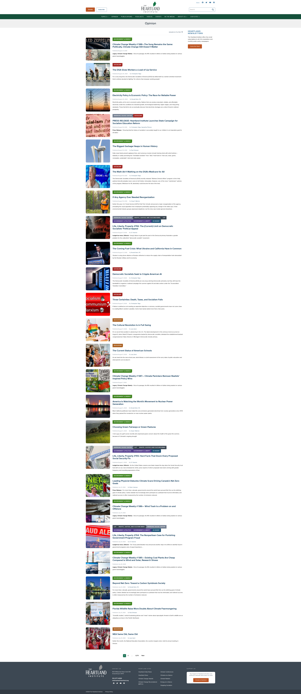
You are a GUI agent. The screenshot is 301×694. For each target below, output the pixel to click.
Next (142, 655)
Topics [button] (104, 17)
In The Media (170, 17)
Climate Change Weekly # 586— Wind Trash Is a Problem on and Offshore (144, 507)
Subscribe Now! (195, 46)
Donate (90, 9)
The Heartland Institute (150, 7)
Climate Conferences (166, 672)
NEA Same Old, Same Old (125, 634)
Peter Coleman (133, 487)
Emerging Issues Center (123, 115)
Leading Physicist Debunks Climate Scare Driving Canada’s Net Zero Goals (146, 482)
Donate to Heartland (200, 680)
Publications (126, 17)
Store (197, 2)
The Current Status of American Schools (132, 351)
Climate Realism (165, 678)
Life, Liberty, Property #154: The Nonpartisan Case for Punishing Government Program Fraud (144, 536)
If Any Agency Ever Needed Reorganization (133, 197)
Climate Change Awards (145, 678)
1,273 (137, 655)
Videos (149, 17)
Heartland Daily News (145, 672)
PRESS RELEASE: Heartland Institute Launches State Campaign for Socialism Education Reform (145, 122)
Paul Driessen (135, 150)
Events (158, 17)
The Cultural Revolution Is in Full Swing (132, 325)
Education (118, 320)
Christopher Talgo (136, 73)
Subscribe (101, 9)
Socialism (117, 64)
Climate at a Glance (166, 675)
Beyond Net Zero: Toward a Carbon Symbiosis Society (139, 583)
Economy (156, 221)
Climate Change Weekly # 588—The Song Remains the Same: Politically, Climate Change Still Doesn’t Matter (143, 45)
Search (213, 10)
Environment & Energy (122, 39)
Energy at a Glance (166, 682)
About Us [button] (182, 17)
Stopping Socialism (166, 685)
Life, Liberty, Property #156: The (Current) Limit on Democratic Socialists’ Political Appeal (143, 227)
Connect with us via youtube (210, 2)
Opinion (114, 17)
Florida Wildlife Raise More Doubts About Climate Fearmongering (145, 609)
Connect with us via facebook (202, 2)
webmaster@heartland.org (120, 680)
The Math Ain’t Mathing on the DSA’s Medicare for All (139, 172)
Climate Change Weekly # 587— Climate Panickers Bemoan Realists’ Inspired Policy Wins (146, 377)
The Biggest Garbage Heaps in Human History (135, 146)
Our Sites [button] (194, 17)
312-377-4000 (117, 678)
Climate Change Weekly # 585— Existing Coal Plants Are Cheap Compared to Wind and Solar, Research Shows (144, 559)
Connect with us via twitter (206, 2)
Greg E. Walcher (135, 201)
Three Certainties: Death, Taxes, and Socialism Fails (138, 300)
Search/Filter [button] (175, 32)
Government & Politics (122, 221)
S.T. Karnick (134, 232)
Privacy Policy (109, 691)
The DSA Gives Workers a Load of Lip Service (135, 70)
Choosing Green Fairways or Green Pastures (134, 427)
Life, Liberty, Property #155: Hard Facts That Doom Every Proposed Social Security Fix (145, 457)
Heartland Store (143, 675)
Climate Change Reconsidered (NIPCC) (147, 683)
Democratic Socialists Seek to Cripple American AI (137, 274)
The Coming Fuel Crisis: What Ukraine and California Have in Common (147, 249)
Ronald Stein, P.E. (136, 99)
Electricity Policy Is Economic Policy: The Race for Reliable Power (144, 95)
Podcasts (139, 17)
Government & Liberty (142, 221)
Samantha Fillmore (146, 127)
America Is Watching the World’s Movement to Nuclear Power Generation (143, 402)
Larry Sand (134, 329)
